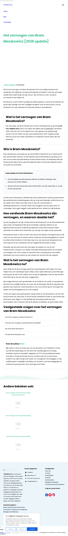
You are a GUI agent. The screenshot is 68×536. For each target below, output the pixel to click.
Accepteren (32, 529)
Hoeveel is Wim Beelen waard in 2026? (18, 436)
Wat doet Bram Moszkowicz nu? (34, 334)
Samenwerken (49, 480)
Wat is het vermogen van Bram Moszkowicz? (34, 317)
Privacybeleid (49, 475)
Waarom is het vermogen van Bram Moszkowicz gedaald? (34, 323)
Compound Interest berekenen (54, 484)
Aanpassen (10, 529)
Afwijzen (21, 529)
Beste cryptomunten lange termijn (14, 507)
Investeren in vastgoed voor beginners (15, 509)
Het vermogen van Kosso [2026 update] (18, 415)
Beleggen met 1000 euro (10, 512)
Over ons (48, 471)
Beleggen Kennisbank (51, 482)
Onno (22, 344)
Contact (47, 473)
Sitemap (47, 477)
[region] (21, 523)
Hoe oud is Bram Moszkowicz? (34, 329)
